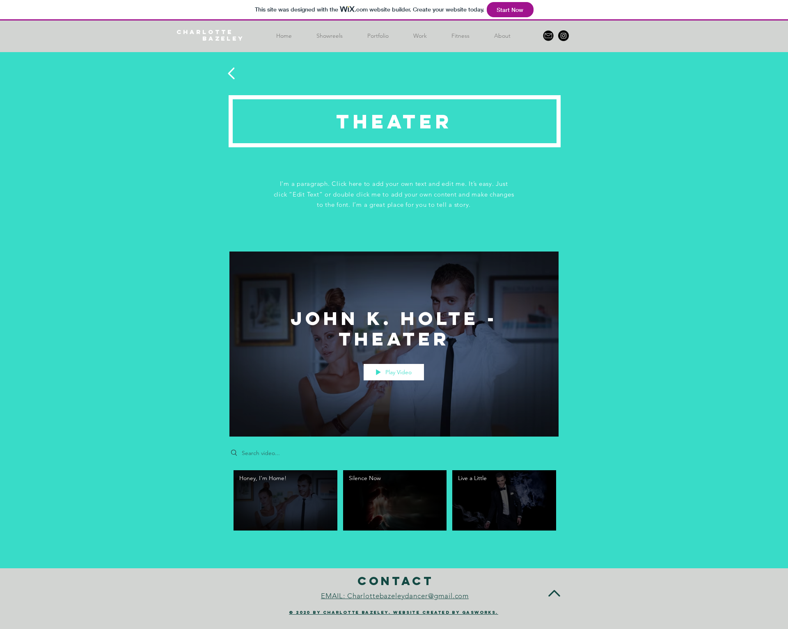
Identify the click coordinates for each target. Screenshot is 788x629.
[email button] (548, 35)
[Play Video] (285, 500)
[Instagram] (563, 35)
